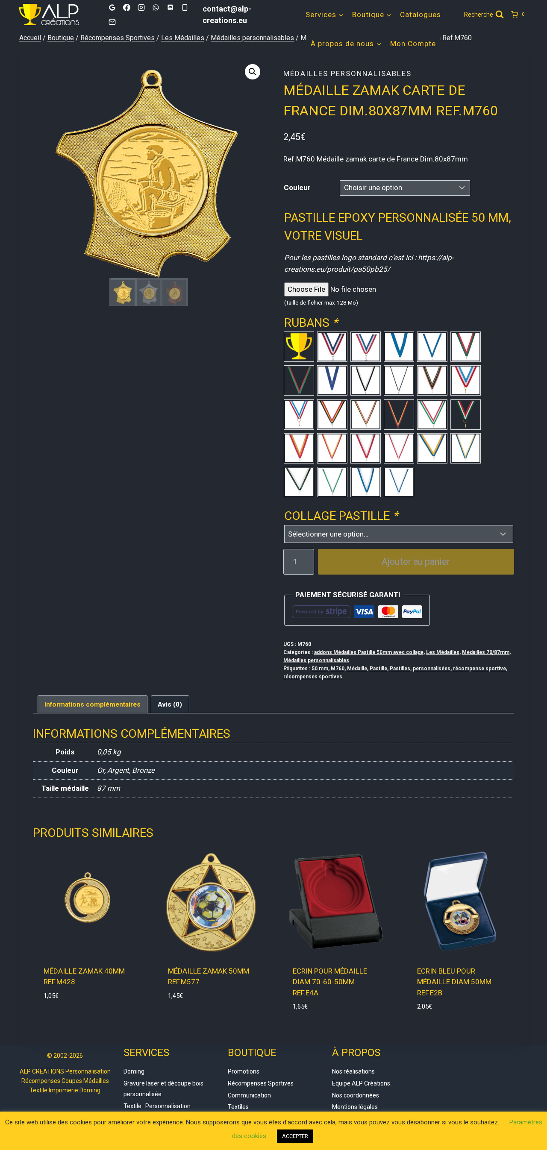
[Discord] (170, 7)
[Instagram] (141, 7)
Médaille (357, 669)
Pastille (378, 669)
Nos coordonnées (355, 1095)
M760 (337, 669)
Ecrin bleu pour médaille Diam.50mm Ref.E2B (454, 982)
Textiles (238, 1106)
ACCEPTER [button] (295, 1136)
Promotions (243, 1071)
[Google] (112, 7)
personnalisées (431, 669)
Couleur (297, 187)
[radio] (299, 346)
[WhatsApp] (155, 7)
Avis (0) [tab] (170, 704)
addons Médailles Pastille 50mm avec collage (368, 652)
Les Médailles (442, 652)
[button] (252, 71)
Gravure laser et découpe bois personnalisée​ (163, 1088)
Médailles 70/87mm (485, 652)
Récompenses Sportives (261, 1083)
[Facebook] (126, 7)
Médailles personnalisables (347, 73)
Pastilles (400, 669)
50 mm (320, 669)
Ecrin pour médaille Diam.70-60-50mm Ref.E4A (330, 982)
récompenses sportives (312, 677)
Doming (134, 1071)
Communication (249, 1095)
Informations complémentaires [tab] (92, 704)
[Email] (112, 22)
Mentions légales (355, 1106)
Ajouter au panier (416, 561)
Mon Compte (413, 43)
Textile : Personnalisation (157, 1106)
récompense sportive (479, 669)
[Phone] (184, 7)
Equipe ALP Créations (361, 1083)
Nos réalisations (353, 1071)
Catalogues (420, 14)
